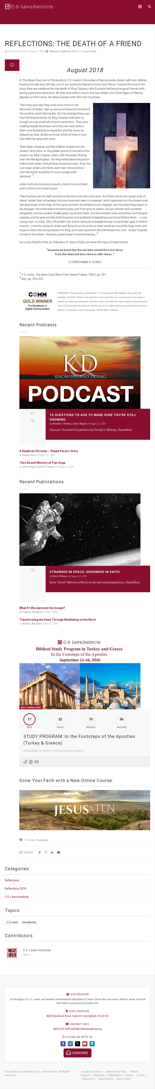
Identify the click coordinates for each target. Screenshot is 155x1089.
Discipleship (42, 840)
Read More (125, 429)
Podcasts (99, 1075)
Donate (141, 1075)
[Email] (58, 852)
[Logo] (29, 6)
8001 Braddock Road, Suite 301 (64, 1015)
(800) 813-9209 (61, 1028)
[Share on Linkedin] (52, 852)
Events (129, 1075)
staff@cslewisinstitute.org (86, 1028)
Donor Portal (123, 1079)
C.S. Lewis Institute (87, 51)
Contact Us (88, 1079)
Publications (115, 1075)
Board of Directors (92, 1071)
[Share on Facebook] (39, 852)
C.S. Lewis (29, 840)
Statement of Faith (116, 1071)
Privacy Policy (105, 1079)
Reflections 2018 (69, 51)
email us (114, 310)
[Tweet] (45, 852)
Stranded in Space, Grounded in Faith (85, 572)
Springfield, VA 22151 (96, 1015)
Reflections (54, 51)
